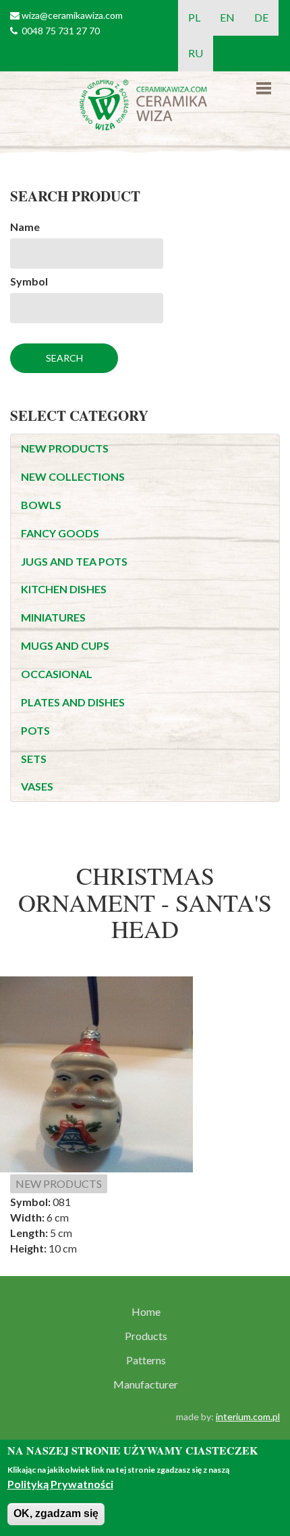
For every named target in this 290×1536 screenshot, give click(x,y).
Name (25, 226)
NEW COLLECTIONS (73, 476)
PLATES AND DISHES (73, 702)
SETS (34, 758)
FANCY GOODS (60, 533)
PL (194, 17)
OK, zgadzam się (55, 1513)
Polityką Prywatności (60, 1483)
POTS (35, 730)
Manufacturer (145, 1384)
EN (227, 17)
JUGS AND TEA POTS (74, 561)
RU (195, 52)
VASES (37, 786)
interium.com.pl (248, 1416)
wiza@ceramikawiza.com (72, 15)
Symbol (29, 281)
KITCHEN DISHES (64, 588)
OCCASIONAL (56, 673)
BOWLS (41, 504)
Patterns (146, 1360)
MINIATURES (53, 617)
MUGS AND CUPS (65, 645)
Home (146, 1311)
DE (261, 17)
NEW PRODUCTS (65, 448)
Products (146, 1336)
